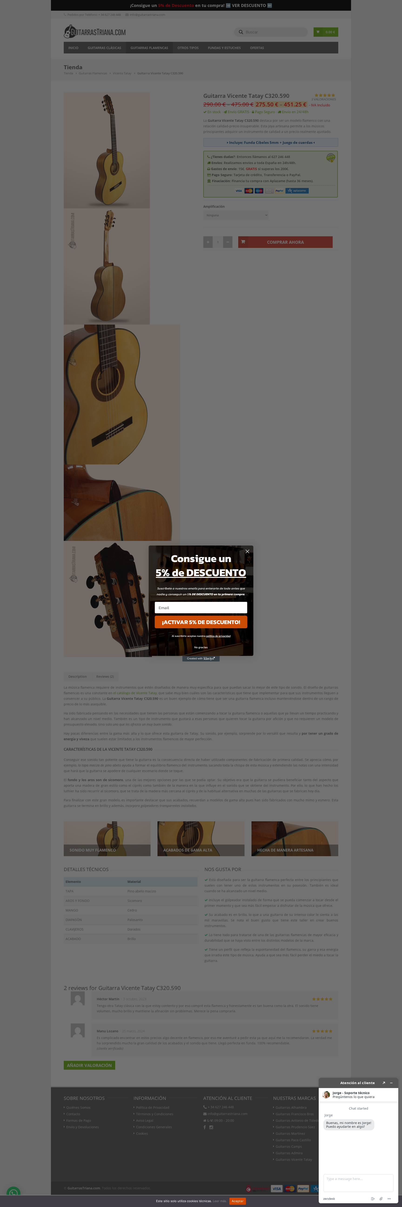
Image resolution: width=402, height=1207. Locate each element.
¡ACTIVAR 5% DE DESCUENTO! (201, 622)
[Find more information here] (358, 1140)
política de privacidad (218, 636)
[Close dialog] (247, 551)
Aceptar (238, 1201)
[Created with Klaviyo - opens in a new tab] (201, 658)
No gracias (201, 647)
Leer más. (220, 1201)
